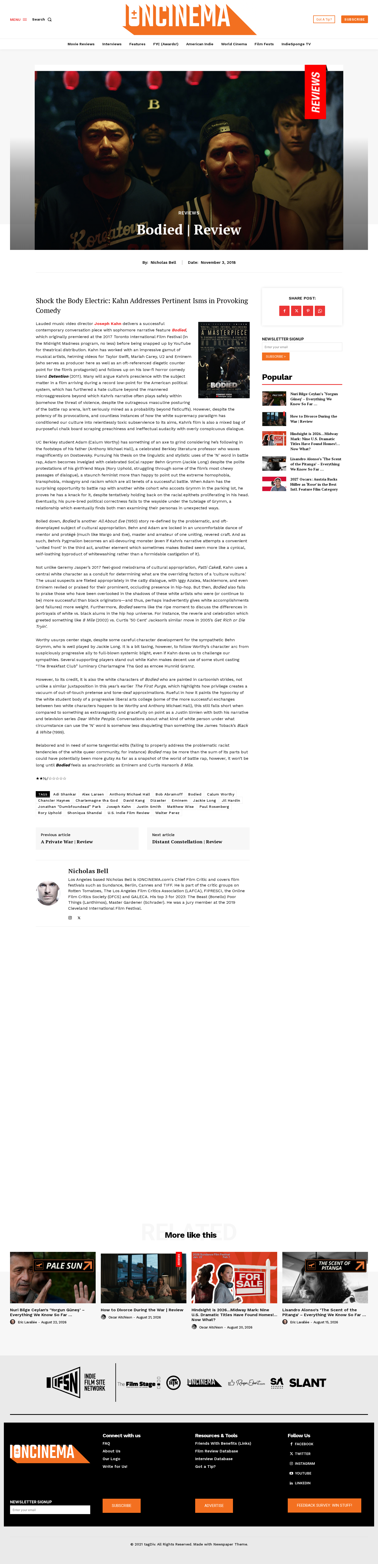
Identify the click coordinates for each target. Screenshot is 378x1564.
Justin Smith (149, 806)
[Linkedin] (291, 1483)
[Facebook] (284, 311)
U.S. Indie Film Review (129, 813)
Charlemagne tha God (97, 800)
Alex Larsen (93, 794)
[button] (43, 19)
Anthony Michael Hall (130, 794)
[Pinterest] (308, 311)
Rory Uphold (50, 813)
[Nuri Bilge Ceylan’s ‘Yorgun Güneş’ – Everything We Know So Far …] (274, 398)
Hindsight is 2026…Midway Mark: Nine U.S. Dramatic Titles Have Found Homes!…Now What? (315, 441)
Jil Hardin (231, 800)
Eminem (179, 800)
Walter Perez (167, 813)
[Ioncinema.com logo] (50, 1454)
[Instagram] (70, 917)
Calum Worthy (220, 794)
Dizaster (158, 800)
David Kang (134, 800)
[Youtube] (291, 1473)
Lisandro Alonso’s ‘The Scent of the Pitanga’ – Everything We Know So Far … (315, 463)
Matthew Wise (180, 806)
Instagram (305, 1463)
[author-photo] (13, 1322)
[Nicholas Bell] (48, 893)
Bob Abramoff (169, 794)
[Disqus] (143, 1001)
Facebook (304, 1444)
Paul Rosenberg (214, 806)
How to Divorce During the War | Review (142, 1309)
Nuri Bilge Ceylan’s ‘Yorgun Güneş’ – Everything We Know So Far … (314, 398)
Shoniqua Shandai (84, 813)
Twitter (302, 1454)
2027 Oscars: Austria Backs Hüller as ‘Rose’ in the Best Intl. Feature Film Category (314, 484)
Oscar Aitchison (120, 1317)
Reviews (189, 213)
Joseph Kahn (118, 806)
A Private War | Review (67, 842)
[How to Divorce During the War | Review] (274, 419)
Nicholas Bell (163, 262)
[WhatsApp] (320, 311)
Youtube (303, 1473)
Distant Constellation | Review (187, 842)
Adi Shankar (64, 794)
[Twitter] (79, 917)
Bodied (194, 794)
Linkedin (303, 1483)
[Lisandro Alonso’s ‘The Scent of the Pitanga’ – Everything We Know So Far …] (274, 463)
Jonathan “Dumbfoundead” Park (69, 806)
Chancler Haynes (54, 800)
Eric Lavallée (27, 1322)
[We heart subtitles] (189, 18)
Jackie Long (204, 800)
